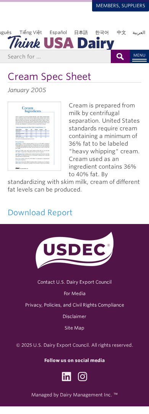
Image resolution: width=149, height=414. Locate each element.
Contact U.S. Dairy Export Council (74, 282)
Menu (139, 55)
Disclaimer (74, 316)
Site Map (74, 328)
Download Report (40, 212)
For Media (75, 293)
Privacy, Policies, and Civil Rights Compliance (74, 305)
